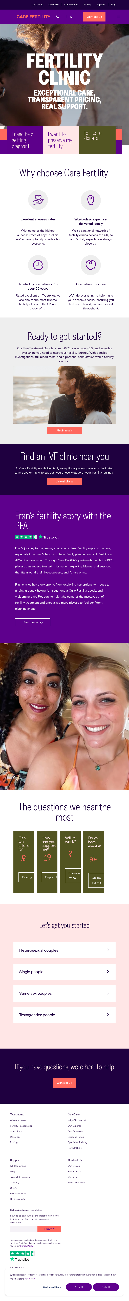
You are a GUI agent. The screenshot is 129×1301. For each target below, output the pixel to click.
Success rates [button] (75, 875)
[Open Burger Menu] (118, 17)
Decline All (106, 1287)
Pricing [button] (27, 877)
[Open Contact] (57, 16)
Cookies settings (52, 1287)
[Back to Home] (33, 16)
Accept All (79, 1287)
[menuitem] (37, 4)
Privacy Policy (30, 1278)
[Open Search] (71, 16)
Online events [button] (96, 880)
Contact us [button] (94, 16)
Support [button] (51, 877)
